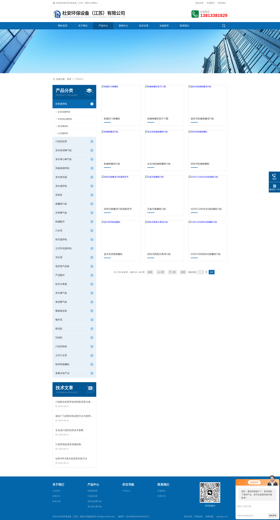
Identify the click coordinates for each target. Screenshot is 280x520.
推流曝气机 (61, 302)
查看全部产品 (62, 373)
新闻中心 (123, 25)
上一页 (161, 272)
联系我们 (222, 3)
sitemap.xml (222, 516)
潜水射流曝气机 (63, 150)
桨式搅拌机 (63, 126)
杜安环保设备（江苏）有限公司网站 (80, 3)
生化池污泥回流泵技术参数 (69, 430)
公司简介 (56, 491)
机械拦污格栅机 (112, 118)
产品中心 (103, 25)
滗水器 (58, 257)
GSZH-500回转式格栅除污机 (206, 254)
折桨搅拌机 (61, 104)
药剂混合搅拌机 (65, 119)
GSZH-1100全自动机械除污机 (206, 209)
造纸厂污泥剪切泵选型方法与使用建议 (75, 416)
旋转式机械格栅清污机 (202, 118)
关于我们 (83, 25)
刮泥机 (58, 337)
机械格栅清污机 (112, 164)
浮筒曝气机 (61, 212)
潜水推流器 (61, 177)
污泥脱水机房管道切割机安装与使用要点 (76, 402)
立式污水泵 (61, 355)
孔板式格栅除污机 (156, 209)
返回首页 (199, 3)
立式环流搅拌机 (63, 248)
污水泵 (58, 230)
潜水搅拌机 (61, 186)
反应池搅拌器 (64, 112)
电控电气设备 (62, 266)
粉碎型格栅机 (62, 364)
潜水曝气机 (61, 293)
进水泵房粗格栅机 (113, 254)
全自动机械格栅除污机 (159, 164)
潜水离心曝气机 (63, 159)
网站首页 (62, 25)
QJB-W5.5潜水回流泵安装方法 (71, 458)
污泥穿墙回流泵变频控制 (68, 444)
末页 (183, 272)
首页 (69, 79)
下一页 (172, 272)
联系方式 (162, 496)
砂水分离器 (61, 284)
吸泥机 (58, 328)
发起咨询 (272, 515)
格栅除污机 (61, 204)
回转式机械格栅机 (200, 164)
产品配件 (60, 275)
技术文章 (143, 25)
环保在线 (198, 516)
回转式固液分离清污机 (159, 254)
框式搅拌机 (61, 239)
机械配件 (60, 221)
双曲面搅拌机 (62, 168)
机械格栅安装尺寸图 (157, 118)
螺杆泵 (58, 319)
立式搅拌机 (63, 133)
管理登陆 (209, 516)
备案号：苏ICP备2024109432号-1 (133, 516)
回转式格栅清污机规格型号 (118, 209)
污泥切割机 (61, 346)
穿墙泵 (58, 195)
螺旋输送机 (61, 311)
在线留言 (211, 3)
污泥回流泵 (61, 141)
